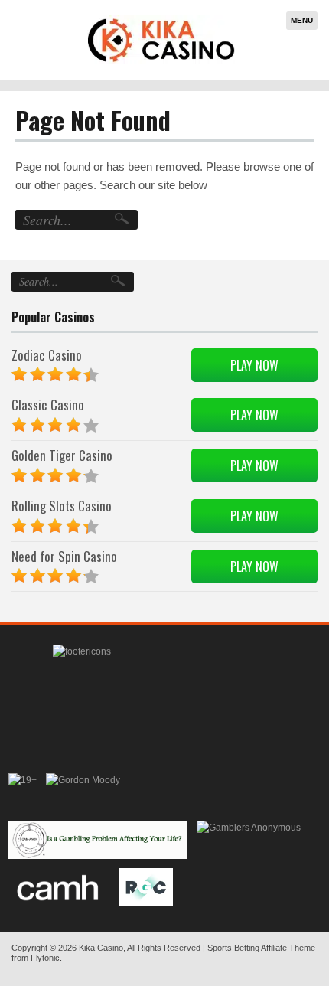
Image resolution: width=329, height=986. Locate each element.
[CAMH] (59, 887)
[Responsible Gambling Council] (146, 887)
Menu (302, 20)
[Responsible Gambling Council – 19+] (22, 792)
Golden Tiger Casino (61, 455)
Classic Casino (47, 404)
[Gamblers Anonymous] (249, 840)
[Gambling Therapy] (83, 792)
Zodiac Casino (46, 354)
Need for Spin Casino (64, 556)
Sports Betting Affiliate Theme (261, 947)
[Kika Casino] (161, 39)
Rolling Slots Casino (61, 505)
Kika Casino (101, 947)
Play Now (254, 365)
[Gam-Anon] (98, 840)
